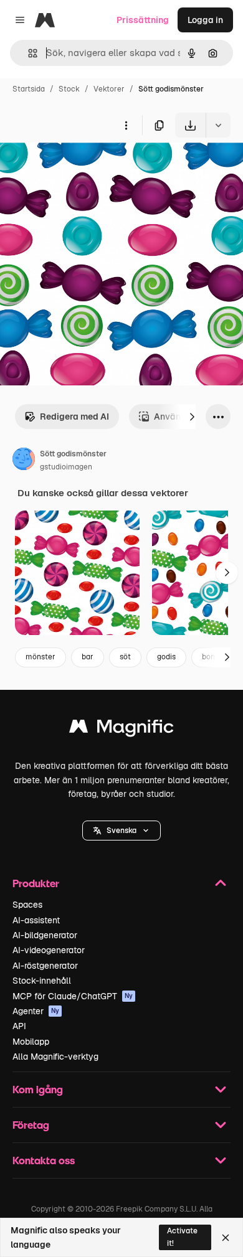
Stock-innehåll (41, 980)
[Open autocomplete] (28, 53)
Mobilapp (30, 1041)
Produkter (35, 883)
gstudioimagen (66, 467)
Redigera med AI (74, 416)
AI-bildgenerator (44, 935)
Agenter (35, 1011)
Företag (30, 1124)
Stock (69, 89)
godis (166, 657)
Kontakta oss (43, 1160)
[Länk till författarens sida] (23, 461)
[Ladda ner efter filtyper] (218, 125)
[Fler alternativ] (125, 125)
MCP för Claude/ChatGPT (72, 996)
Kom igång (37, 1089)
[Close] (225, 1237)
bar (87, 657)
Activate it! (182, 1237)
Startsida (28, 89)
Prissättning (143, 20)
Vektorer (109, 89)
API (19, 1026)
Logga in (205, 20)
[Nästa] (192, 416)
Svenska (121, 831)
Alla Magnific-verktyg (55, 1056)
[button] (121, 830)
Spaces (27, 904)
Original (79, 166)
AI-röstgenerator (45, 965)
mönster (40, 657)
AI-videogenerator (48, 950)
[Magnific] (121, 729)
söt (125, 657)
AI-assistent (36, 920)
